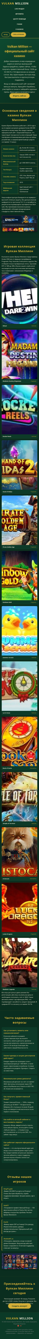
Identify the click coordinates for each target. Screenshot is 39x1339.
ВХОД (6, 34)
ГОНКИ (19, 24)
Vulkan (15, 3)
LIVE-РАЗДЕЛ (19, 9)
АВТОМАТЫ (19, 14)
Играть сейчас (19, 96)
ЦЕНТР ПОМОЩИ (19, 19)
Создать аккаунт (19, 1306)
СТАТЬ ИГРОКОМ (18, 34)
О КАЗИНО (19, 29)
